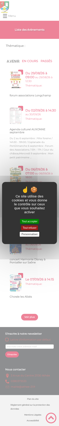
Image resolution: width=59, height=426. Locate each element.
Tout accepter (29, 221)
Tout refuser (29, 227)
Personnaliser (29, 234)
